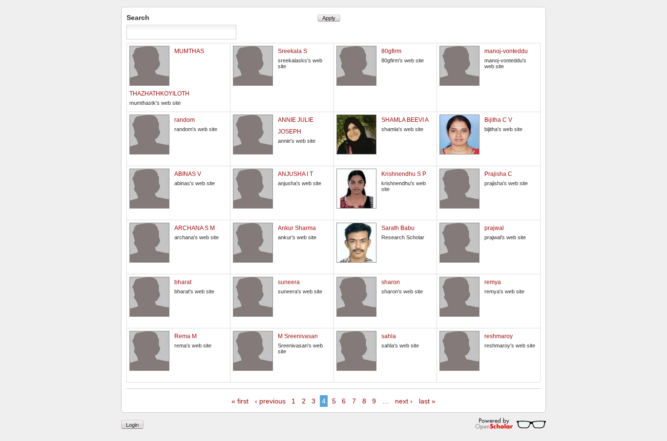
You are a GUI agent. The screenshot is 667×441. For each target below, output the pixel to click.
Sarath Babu (398, 228)
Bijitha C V (498, 119)
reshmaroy (498, 336)
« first (240, 401)
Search (137, 17)
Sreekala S (292, 51)
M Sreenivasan (298, 336)
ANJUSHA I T (295, 174)
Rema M (185, 336)
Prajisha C (498, 174)
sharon (390, 282)
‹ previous (270, 401)
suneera (289, 282)
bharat (182, 282)
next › (404, 401)
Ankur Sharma (297, 228)
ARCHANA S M (194, 228)
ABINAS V (187, 174)
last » (427, 401)
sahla (388, 336)
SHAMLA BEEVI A (405, 119)
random (184, 119)
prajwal (494, 228)
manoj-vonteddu (506, 51)
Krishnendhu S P (403, 174)
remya (492, 282)
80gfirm (391, 51)
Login (132, 424)
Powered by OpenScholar (510, 424)
